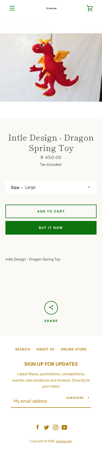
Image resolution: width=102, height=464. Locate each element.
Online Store (74, 349)
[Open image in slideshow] (51, 67)
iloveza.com (64, 441)
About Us (45, 349)
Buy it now (51, 228)
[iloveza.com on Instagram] (55, 427)
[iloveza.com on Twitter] (46, 427)
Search (22, 349)
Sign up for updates (51, 364)
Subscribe (75, 398)
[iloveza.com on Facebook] (37, 427)
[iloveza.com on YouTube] (64, 427)
